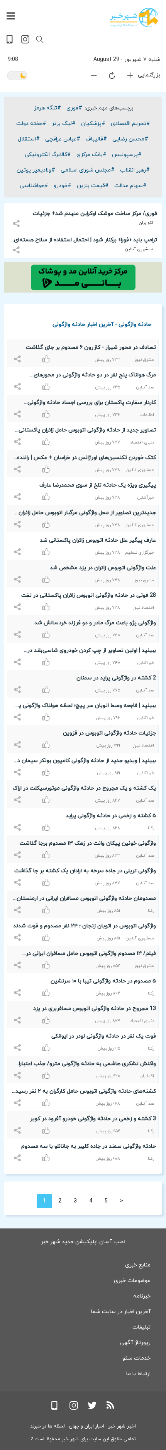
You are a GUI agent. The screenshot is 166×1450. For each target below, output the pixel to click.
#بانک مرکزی (91, 154)
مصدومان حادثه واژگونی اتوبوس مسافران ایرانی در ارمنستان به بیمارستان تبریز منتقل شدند (86, 900)
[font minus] (89, 77)
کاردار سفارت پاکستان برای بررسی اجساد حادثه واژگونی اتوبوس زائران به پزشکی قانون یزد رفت (91, 404)
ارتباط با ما (138, 1373)
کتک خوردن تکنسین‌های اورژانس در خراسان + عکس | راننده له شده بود (86, 459)
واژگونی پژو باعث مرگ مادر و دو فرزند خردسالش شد (95, 623)
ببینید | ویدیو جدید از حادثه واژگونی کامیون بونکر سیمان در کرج (85, 762)
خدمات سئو (136, 1358)
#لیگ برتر (64, 123)
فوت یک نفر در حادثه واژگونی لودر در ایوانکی (103, 1036)
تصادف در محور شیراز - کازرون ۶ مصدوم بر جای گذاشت (91, 347)
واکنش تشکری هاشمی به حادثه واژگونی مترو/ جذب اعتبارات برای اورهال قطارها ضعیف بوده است (85, 1065)
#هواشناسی (34, 185)
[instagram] (25, 42)
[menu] (11, 16)
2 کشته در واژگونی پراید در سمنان (116, 678)
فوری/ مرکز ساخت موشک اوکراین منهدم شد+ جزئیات (95, 213)
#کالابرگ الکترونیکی (48, 154)
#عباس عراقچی (62, 139)
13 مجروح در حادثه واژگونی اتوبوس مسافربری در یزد (94, 1008)
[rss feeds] (111, 1408)
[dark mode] (17, 76)
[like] (18, 355)
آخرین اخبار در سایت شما (121, 1311)
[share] (17, 219)
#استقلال (29, 139)
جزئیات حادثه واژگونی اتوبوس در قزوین (109, 733)
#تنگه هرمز (47, 108)
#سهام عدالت (130, 185)
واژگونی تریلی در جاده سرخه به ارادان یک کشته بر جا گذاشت (85, 871)
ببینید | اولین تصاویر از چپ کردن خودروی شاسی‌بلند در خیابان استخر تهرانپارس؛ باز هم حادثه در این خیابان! (91, 652)
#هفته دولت (31, 123)
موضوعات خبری (132, 1280)
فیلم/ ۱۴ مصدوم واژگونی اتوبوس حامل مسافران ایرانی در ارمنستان (91, 955)
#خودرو (62, 185)
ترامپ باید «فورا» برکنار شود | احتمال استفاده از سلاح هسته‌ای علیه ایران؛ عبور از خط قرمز (85, 241)
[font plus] (125, 77)
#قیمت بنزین (93, 185)
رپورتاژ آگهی (135, 1342)
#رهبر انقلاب (135, 170)
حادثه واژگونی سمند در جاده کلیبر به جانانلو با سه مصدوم (88, 1146)
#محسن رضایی (130, 139)
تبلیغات (141, 1327)
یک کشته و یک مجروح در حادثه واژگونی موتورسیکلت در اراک (84, 788)
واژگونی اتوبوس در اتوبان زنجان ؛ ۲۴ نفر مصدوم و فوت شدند (84, 926)
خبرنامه (142, 1296)
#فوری (74, 108)
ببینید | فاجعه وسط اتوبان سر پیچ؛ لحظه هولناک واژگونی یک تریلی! (85, 707)
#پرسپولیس (127, 154)
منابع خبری (138, 1265)
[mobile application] (10, 42)
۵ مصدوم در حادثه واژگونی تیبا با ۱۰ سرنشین (103, 981)
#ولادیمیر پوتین (36, 170)
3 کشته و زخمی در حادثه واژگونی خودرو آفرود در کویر (93, 1119)
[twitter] (92, 1408)
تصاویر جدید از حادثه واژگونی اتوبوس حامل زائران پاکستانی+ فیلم (85, 431)
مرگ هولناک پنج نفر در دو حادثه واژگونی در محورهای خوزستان (95, 376)
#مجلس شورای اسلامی (88, 170)
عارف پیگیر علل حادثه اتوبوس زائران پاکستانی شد (98, 540)
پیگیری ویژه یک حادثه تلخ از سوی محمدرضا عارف (97, 485)
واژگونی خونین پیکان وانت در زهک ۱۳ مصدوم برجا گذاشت (88, 843)
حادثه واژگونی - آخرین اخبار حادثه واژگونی (102, 324)
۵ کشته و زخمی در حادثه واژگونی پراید (111, 815)
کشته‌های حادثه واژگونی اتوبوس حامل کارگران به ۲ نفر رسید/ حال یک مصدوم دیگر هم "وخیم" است (84, 1093)
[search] (40, 39)
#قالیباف (96, 139)
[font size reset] (107, 77)
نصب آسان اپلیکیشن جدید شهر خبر (83, 1242)
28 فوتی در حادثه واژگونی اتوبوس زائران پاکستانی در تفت (88, 595)
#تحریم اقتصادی (130, 123)
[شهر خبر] (134, 17)
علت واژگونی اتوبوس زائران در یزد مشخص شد (103, 568)
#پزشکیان (93, 123)
